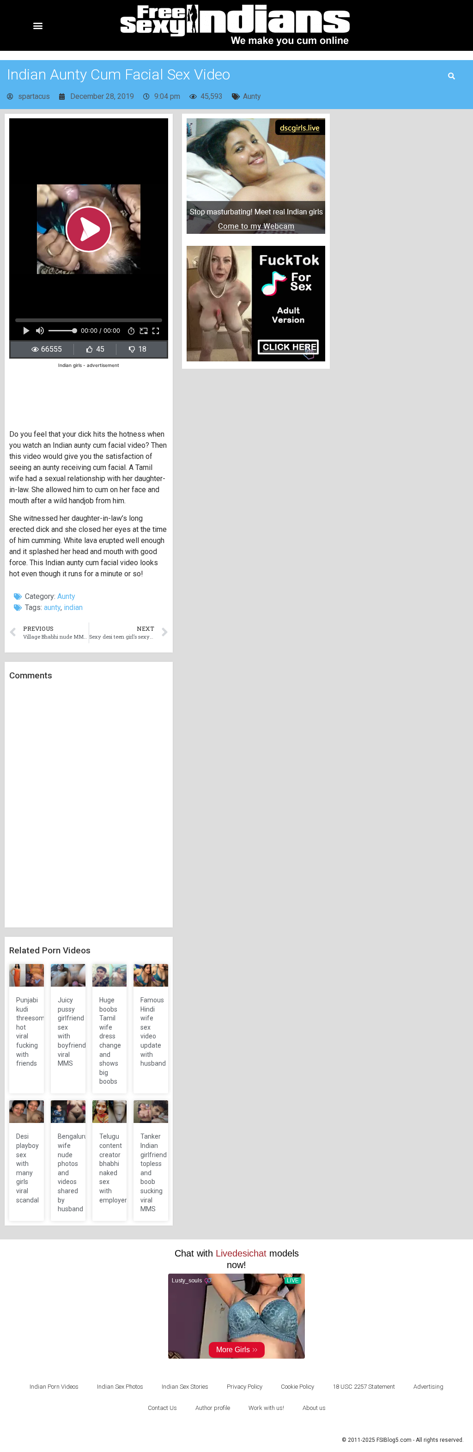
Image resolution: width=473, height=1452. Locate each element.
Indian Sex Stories (185, 1386)
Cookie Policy (297, 1386)
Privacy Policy (244, 1386)
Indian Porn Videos (54, 1386)
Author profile (212, 1407)
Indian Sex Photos (120, 1386)
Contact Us (162, 1407)
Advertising (428, 1386)
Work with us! (266, 1407)
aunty (52, 607)
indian (73, 607)
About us (314, 1407)
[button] (37, 25)
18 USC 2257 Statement (364, 1386)
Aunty (252, 96)
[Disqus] (88, 804)
